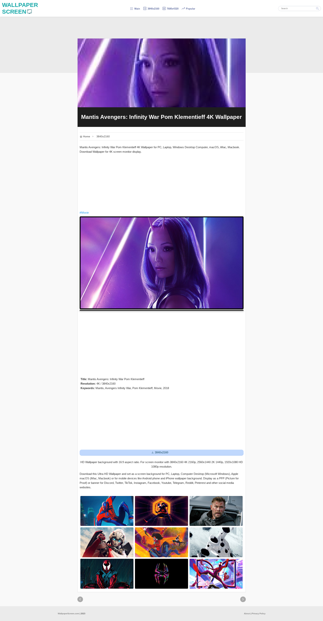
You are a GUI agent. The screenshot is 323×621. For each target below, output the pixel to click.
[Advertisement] (162, 182)
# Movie (84, 212)
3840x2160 (151, 8)
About (247, 613)
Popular (188, 8)
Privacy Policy (258, 613)
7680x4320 (170, 8)
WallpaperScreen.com (68, 613)
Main (135, 8)
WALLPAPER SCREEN (20, 8)
